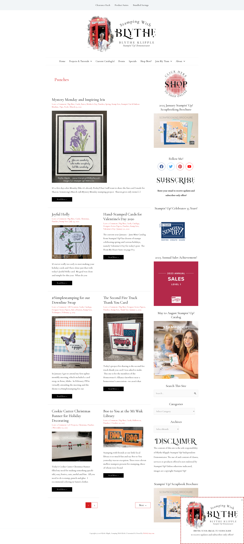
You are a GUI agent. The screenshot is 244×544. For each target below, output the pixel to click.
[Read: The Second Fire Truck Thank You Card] (124, 336)
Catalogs (135, 223)
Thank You (124, 310)
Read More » (62, 198)
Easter (83, 104)
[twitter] (171, 166)
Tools (66, 107)
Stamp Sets (116, 104)
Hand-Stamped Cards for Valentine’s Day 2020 (122, 216)
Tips (61, 107)
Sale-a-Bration (76, 310)
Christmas (85, 219)
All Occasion (73, 307)
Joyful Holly (61, 214)
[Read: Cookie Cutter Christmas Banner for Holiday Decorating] (73, 446)
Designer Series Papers (112, 226)
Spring (108, 104)
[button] (90, 61)
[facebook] (162, 166)
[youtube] (190, 166)
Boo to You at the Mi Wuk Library (123, 413)
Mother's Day (92, 104)
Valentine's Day (109, 229)
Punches (101, 104)
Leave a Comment (59, 104)
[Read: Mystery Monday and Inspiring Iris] (81, 146)
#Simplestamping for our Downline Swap (71, 300)
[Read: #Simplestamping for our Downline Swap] (73, 342)
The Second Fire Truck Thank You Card (120, 300)
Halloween (136, 420)
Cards (77, 104)
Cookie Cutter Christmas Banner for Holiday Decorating (71, 416)
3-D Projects (73, 425)
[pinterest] (180, 166)
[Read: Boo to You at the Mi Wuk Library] (124, 436)
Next (143, 505)
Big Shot (71, 104)
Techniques (56, 312)
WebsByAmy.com (148, 533)
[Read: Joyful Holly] (73, 241)
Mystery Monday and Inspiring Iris (78, 99)
